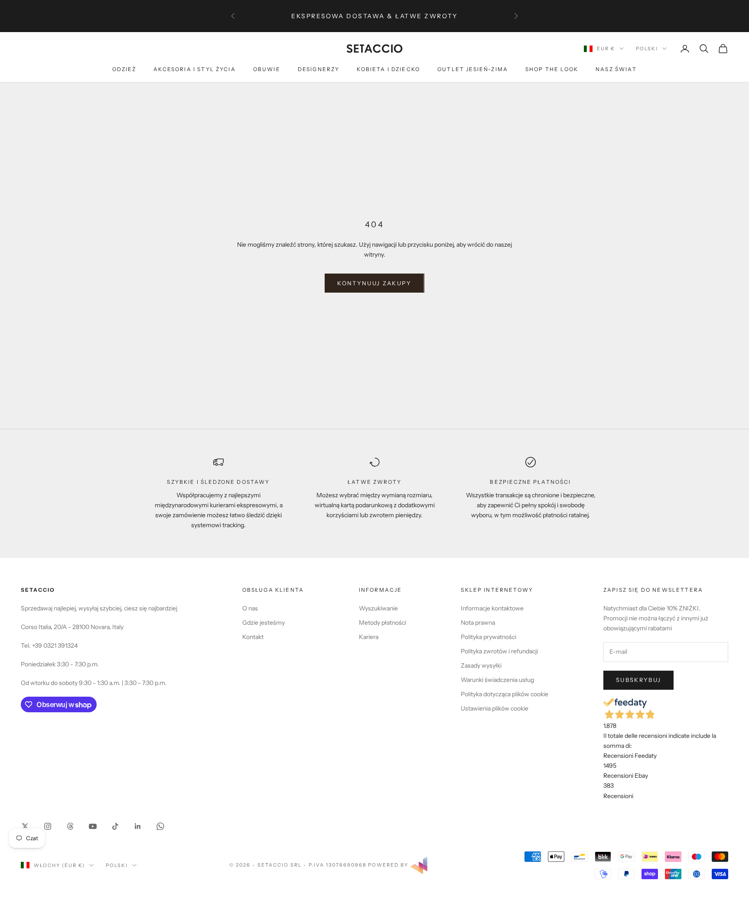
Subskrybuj (638, 679)
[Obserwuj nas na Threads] (70, 826)
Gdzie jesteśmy (263, 622)
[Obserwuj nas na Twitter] (25, 826)
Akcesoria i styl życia (194, 69)
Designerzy (319, 69)
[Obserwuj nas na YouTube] (92, 826)
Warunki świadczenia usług (497, 680)
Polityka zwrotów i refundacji (499, 651)
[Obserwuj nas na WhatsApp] (160, 826)
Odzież (124, 69)
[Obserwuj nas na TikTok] (115, 826)
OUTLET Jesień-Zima (472, 69)
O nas (250, 608)
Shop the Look (551, 69)
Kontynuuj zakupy (374, 283)
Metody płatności (382, 622)
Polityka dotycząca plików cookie (504, 694)
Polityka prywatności (488, 637)
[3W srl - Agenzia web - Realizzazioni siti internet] (418, 864)
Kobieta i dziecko (388, 69)
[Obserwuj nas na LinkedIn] (138, 826)
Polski (647, 49)
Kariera (368, 637)
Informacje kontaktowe (492, 608)
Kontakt (253, 637)
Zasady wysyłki (481, 665)
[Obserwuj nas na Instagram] (47, 826)
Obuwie (266, 69)
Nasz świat (616, 69)
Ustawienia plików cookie (494, 708)
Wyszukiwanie (378, 608)
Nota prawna (478, 622)
